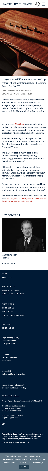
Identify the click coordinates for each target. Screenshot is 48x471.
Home (4, 274)
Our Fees (5, 354)
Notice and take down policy (13, 374)
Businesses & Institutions (13, 294)
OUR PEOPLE (8, 308)
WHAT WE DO (8, 304)
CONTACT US (8, 328)
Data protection (8, 344)
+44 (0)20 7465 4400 (12, 410)
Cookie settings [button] (36, 462)
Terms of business (9, 357)
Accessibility (7, 371)
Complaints (6, 360)
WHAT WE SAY (8, 312)
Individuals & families (10, 291)
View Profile (8, 263)
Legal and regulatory (10, 338)
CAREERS (6, 324)
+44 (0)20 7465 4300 (12, 408)
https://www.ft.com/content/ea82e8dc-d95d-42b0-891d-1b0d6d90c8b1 (24, 200)
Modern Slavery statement (13, 385)
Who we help (8, 287)
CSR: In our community (13, 315)
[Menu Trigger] (43, 4)
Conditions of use (9, 341)
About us (6, 278)
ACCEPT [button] (24, 467)
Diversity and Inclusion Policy (14, 388)
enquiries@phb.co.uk (10, 417)
